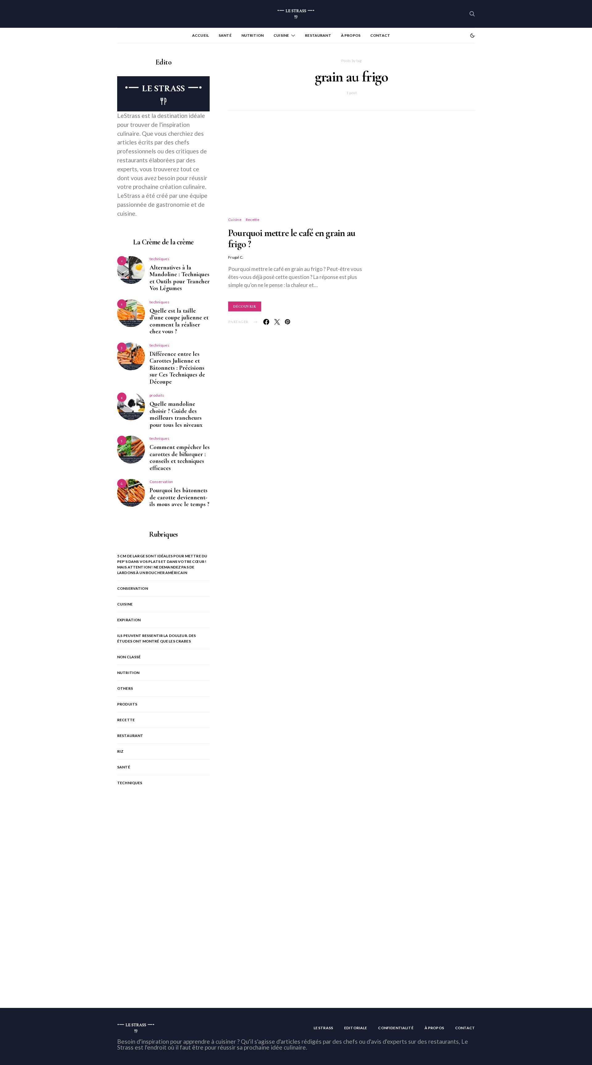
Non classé (129, 657)
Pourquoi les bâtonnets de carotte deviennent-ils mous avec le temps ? (179, 497)
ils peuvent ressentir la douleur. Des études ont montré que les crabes (156, 638)
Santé (225, 35)
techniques (159, 258)
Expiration (129, 620)
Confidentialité (395, 1027)
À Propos (350, 35)
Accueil (200, 35)
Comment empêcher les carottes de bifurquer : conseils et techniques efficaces (180, 457)
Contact (380, 35)
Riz (120, 751)
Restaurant (318, 35)
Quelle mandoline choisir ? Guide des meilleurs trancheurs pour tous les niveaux (176, 414)
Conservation (161, 481)
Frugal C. (236, 257)
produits (157, 395)
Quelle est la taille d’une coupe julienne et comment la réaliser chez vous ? (179, 321)
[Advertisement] (351, 171)
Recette (252, 219)
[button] (472, 35)
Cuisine (281, 35)
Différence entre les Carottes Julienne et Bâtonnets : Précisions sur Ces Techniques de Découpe (177, 367)
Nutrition (252, 35)
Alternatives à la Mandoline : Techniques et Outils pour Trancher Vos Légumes (180, 278)
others (125, 688)
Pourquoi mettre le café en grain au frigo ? (291, 238)
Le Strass (323, 1027)
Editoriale (355, 1027)
